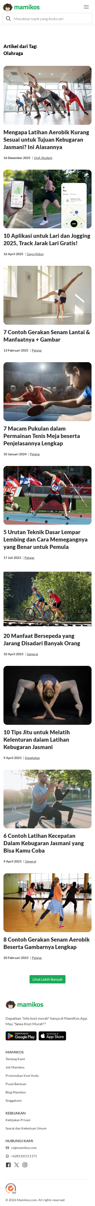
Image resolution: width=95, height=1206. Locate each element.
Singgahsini (14, 1100)
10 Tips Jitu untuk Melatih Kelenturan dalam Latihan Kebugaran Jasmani (36, 739)
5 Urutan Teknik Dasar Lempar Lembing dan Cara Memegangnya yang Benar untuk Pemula (45, 539)
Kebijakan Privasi (18, 1120)
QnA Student (43, 158)
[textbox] (47, 18)
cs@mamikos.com (24, 1148)
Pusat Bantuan (16, 1084)
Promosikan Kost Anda (22, 1075)
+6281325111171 (24, 1156)
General (32, 654)
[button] (47, 18)
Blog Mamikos (16, 1092)
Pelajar (37, 350)
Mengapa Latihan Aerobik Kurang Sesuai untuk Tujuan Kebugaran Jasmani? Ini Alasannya (46, 139)
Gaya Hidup (35, 254)
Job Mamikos (15, 1067)
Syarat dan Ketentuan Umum (26, 1128)
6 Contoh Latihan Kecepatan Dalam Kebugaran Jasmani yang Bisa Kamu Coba (43, 843)
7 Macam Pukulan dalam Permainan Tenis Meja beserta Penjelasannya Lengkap (41, 436)
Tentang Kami (15, 1059)
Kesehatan (32, 758)
